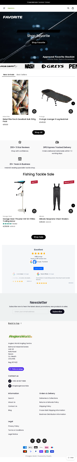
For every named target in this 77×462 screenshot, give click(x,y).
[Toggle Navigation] (4, 8)
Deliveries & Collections (48, 398)
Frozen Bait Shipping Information (52, 410)
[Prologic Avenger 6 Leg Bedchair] (56, 97)
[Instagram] (44, 441)
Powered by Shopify (44, 456)
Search (11, 398)
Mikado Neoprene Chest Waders (53, 219)
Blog (10, 410)
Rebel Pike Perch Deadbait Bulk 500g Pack (19, 120)
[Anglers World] (11, 8)
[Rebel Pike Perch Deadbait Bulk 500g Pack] (20, 97)
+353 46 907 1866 (19, 381)
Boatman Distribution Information (52, 414)
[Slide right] (73, 103)
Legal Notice (13, 434)
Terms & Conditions (16, 430)
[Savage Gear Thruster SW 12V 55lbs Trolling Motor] (20, 197)
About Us (11, 402)
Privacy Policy (13, 426)
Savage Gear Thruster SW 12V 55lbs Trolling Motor (19, 220)
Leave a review (38, 268)
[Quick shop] (34, 111)
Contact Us (12, 406)
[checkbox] (32, 253)
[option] (23, 66)
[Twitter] (38, 441)
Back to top (13, 323)
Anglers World (31, 456)
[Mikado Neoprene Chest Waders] (56, 197)
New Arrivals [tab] (8, 74)
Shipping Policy (45, 406)
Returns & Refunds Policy (49, 402)
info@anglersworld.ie (20, 386)
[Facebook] (32, 441)
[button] (68, 8)
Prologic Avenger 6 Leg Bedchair (53, 119)
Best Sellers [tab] (22, 74)
